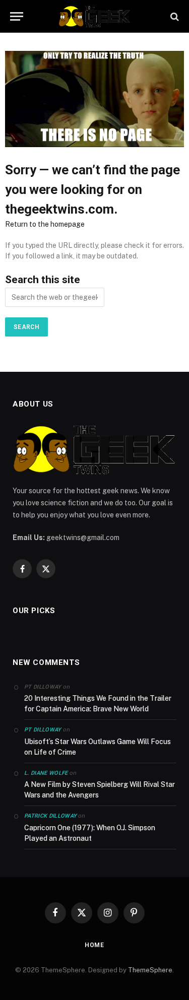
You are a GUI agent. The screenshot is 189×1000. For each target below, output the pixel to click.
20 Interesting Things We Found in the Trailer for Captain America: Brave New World (97, 703)
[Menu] (16, 16)
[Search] (173, 16)
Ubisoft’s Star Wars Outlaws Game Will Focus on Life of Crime (97, 747)
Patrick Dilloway (50, 816)
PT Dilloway (42, 729)
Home (94, 945)
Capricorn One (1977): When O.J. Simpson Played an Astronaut (89, 833)
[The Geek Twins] (94, 16)
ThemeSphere (150, 970)
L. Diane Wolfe (46, 773)
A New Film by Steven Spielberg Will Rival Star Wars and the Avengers (99, 789)
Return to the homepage (45, 224)
